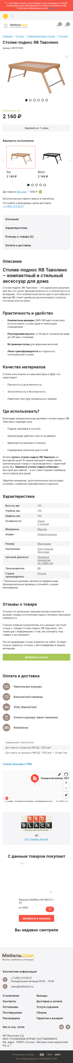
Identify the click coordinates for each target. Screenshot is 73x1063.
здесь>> (52, 8)
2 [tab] (30, 100)
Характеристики (16, 228)
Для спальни (45, 548)
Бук (9, 171)
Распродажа (11, 1018)
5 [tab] (42, 100)
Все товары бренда (36, 839)
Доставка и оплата (49, 1001)
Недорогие (44, 560)
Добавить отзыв (36, 657)
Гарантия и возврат (49, 1018)
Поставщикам (12, 1012)
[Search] (12, 16)
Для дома (43, 552)
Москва (21, 191)
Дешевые (43, 557)
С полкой (43, 524)
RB (39, 568)
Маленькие (44, 543)
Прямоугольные (47, 534)
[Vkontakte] (61, 1027)
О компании (11, 996)
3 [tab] (34, 100)
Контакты (9, 1001)
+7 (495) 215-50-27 (13, 206)
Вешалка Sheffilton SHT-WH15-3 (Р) (36, 901)
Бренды (42, 996)
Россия (42, 573)
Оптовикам (10, 1007)
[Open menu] (5, 26)
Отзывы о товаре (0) (19, 236)
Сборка (41, 1012)
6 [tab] (46, 100)
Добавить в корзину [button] (36, 918)
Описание (12, 219)
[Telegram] (68, 1027)
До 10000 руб (45, 563)
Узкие (41, 521)
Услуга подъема (47, 1007)
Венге (41, 171)
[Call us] (5, 16)
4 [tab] (38, 100)
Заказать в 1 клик (36, 128)
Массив (42, 529)
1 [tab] (26, 100)
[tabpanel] (36, 77)
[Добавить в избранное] (66, 57)
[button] (3, 161)
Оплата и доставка (18, 245)
